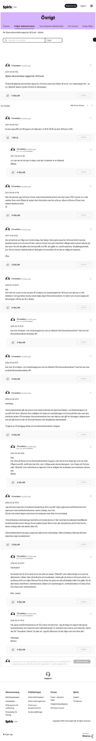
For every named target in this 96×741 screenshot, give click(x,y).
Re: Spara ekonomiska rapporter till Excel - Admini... (23, 32)
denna (22, 426)
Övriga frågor (87, 26)
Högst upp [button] (9, 734)
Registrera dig (71, 6)
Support (76, 697)
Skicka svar (82, 661)
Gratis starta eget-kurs (36, 701)
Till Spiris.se (77, 701)
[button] (91, 65)
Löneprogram (10, 701)
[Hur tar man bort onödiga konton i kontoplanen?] (88, 105)
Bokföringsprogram (12, 697)
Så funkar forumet (57, 708)
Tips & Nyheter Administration (51, 26)
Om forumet (73, 26)
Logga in (83, 6)
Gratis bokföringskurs (36, 697)
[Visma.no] (10, 7)
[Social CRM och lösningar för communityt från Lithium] (88, 735)
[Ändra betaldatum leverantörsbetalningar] (92, 105)
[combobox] (31, 40)
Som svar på (24, 151)
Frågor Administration (24, 26)
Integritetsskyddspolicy (59, 704)
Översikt (6, 26)
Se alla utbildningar (35, 712)
